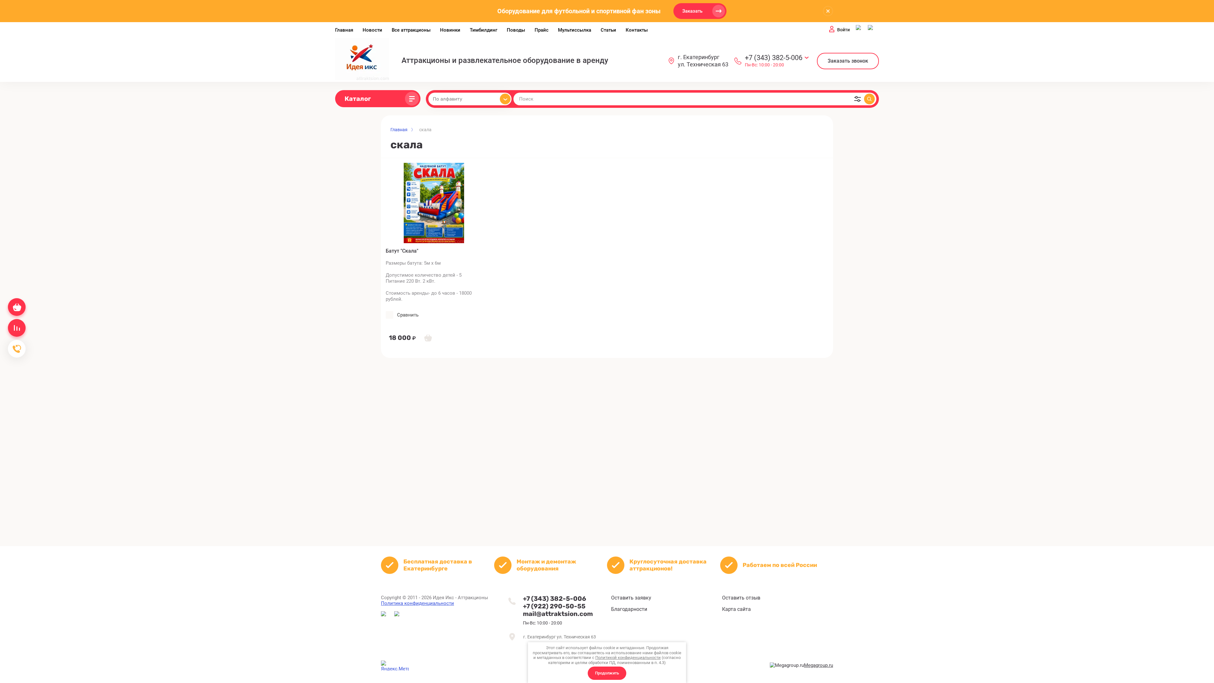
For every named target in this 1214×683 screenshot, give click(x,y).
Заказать (692, 11)
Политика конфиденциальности (417, 603)
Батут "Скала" (402, 251)
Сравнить (408, 315)
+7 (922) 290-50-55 (554, 606)
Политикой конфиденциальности (628, 657)
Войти (843, 29)
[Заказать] (428, 337)
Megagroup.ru (818, 665)
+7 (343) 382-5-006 (773, 58)
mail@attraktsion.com (558, 614)
